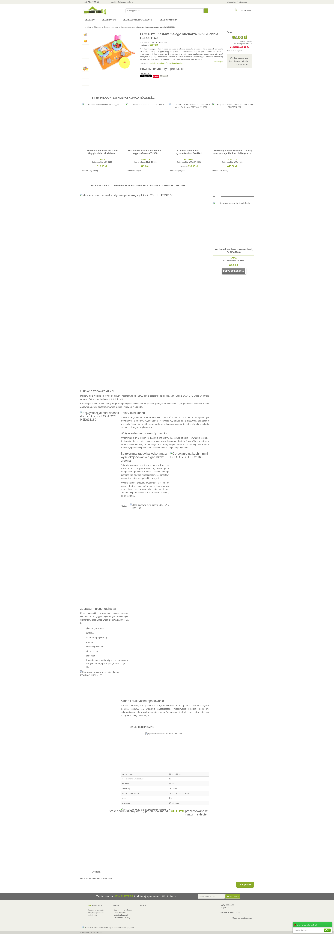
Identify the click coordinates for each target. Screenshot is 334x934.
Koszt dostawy (120, 912)
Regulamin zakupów (96, 910)
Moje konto (92, 915)
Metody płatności (121, 915)
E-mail (165, 76)
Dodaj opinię (245, 884)
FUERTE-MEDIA (93, 932)
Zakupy (116, 905)
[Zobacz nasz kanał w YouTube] (143, 2)
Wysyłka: (239, 58)
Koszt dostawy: (239, 61)
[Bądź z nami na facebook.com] (150, 2)
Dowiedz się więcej (90, 170)
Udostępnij (144, 73)
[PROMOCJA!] (191, 147)
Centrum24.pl (94, 905)
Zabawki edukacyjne (174, 63)
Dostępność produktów (123, 910)
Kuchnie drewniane (128, 27)
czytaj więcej (218, 62)
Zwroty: (242, 64)
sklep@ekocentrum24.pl (230, 912)
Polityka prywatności (96, 912)
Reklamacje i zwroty (122, 918)
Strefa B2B (143, 905)
